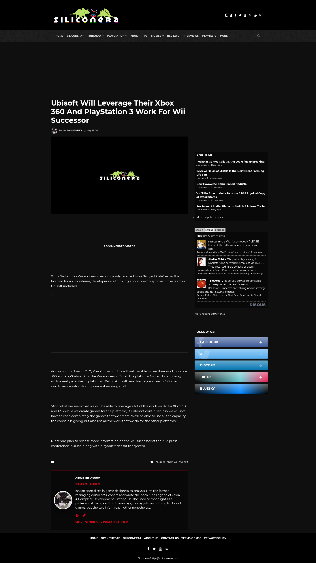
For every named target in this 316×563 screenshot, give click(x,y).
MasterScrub (216, 241)
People (199, 230)
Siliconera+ (75, 35)
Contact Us (170, 538)
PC (146, 35)
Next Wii (172, 462)
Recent (209, 230)
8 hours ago (257, 273)
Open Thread (111, 538)
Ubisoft (184, 462)
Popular (220, 230)
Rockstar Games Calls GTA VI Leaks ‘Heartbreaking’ (230, 161)
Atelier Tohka (217, 259)
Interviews (191, 35)
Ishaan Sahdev (72, 130)
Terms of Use (191, 538)
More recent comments (210, 313)
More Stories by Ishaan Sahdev (101, 522)
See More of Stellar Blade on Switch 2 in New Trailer (231, 206)
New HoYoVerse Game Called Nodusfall (222, 184)
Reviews (173, 35)
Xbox (134, 35)
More (224, 35)
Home (59, 35)
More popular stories (209, 217)
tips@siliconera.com (165, 558)
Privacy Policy (215, 538)
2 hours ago (257, 252)
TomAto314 (215, 280)
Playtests (209, 35)
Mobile (156, 35)
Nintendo (94, 35)
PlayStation (115, 35)
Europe (161, 462)
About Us (151, 538)
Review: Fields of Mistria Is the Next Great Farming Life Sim (227, 295)
